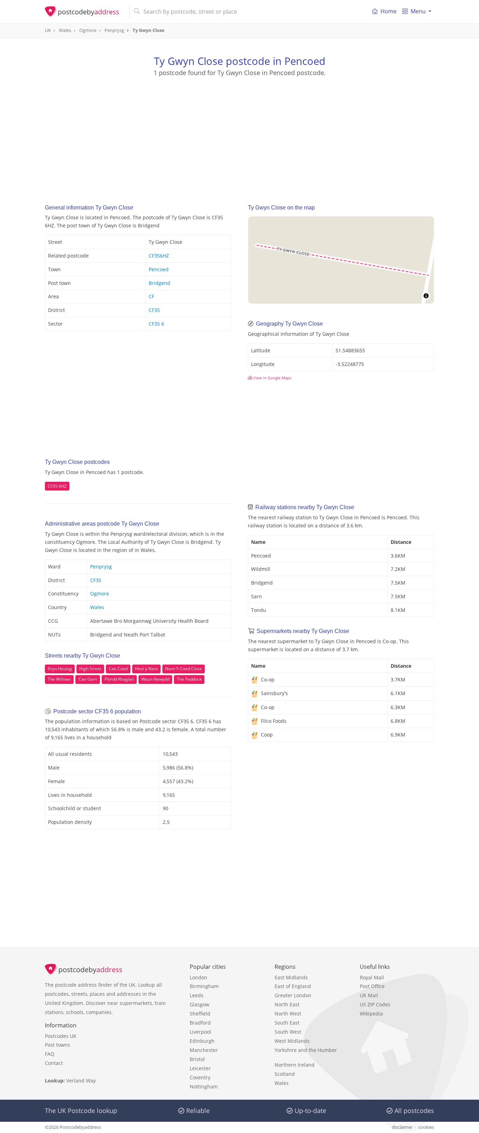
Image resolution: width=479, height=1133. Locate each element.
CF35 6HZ (57, 486)
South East (287, 1022)
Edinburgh (202, 1041)
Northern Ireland (295, 1064)
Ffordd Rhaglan (119, 679)
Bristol (197, 1059)
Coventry (200, 1077)
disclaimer (402, 1127)
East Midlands (291, 977)
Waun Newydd (155, 679)
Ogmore (99, 593)
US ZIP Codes (375, 1004)
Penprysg (101, 566)
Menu (418, 11)
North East (287, 1004)
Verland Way (81, 1080)
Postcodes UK (60, 1036)
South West (288, 1031)
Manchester (204, 1050)
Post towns (57, 1044)
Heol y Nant (146, 669)
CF (151, 296)
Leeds (196, 995)
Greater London (293, 995)
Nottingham (204, 1086)
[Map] (341, 260)
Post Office (372, 986)
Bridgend (159, 283)
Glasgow (199, 1004)
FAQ (49, 1054)
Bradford (200, 1022)
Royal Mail (372, 977)
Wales (97, 607)
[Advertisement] (239, 134)
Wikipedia (371, 1013)
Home (388, 11)
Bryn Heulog (60, 669)
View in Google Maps (271, 377)
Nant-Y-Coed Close (183, 669)
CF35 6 (156, 323)
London (198, 977)
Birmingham (204, 986)
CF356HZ (159, 255)
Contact (54, 1063)
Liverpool (200, 1031)
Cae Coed (118, 669)
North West (288, 1013)
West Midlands (292, 1041)
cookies (426, 1127)
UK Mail (369, 995)
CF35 (154, 310)
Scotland (285, 1074)
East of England (293, 986)
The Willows (59, 679)
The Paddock (189, 679)
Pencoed (159, 269)
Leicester (200, 1068)
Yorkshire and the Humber (306, 1050)
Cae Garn (88, 679)
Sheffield (200, 1013)
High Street (90, 669)
